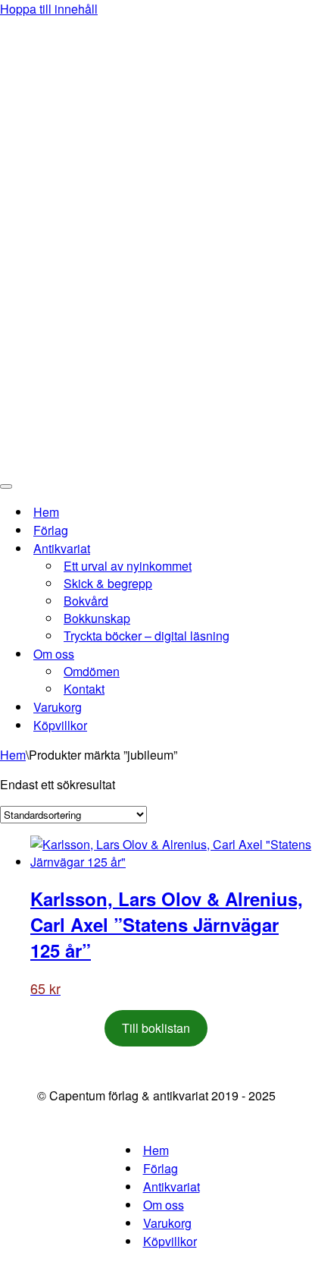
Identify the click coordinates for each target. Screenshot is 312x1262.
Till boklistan (156, 1028)
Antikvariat (171, 1186)
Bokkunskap (97, 618)
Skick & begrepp (108, 583)
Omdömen (92, 671)
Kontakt (84, 688)
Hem (46, 512)
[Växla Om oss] (265, 654)
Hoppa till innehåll (49, 8)
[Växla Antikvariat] (265, 548)
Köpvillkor (60, 725)
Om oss (163, 1204)
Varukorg (57, 707)
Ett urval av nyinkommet (128, 565)
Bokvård (86, 600)
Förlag (50, 530)
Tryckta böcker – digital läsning (146, 635)
